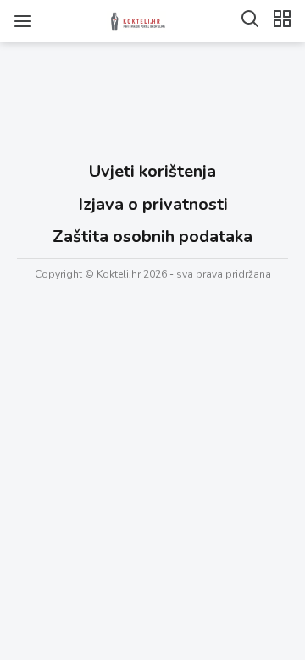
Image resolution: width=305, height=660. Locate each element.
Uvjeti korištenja (152, 171)
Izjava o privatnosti (153, 204)
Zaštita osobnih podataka (152, 236)
